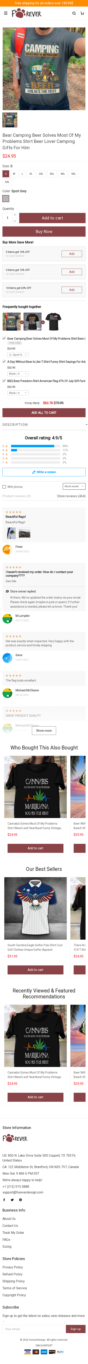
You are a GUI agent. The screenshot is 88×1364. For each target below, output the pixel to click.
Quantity (8, 209)
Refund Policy (12, 1274)
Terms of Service (14, 1288)
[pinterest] (22, 1200)
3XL (52, 173)
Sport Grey (19, 191)
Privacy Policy (12, 1267)
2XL (41, 173)
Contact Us (10, 1226)
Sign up (76, 1329)
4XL (63, 173)
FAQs (6, 1240)
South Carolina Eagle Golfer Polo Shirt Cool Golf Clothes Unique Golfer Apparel (35, 947)
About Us (9, 1219)
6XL (7, 182)
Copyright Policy (14, 1295)
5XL (73, 173)
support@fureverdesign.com (22, 1192)
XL (30, 173)
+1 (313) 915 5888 (15, 1187)
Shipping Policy (13, 1281)
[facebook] (5, 1200)
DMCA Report (44, 1345)
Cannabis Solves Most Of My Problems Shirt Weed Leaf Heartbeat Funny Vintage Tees (34, 826)
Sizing (6, 1247)
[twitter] (13, 1200)
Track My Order (13, 1233)
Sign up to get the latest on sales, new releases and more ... (43, 1318)
